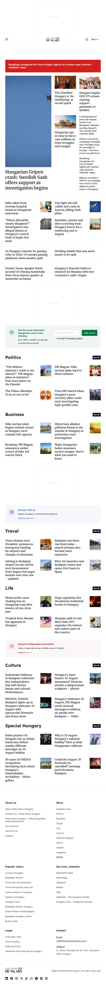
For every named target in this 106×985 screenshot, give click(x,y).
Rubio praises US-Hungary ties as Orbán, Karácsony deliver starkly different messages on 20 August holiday (20, 744)
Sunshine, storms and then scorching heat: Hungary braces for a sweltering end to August (69, 227)
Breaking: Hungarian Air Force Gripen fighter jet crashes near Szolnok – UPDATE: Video (89, 165)
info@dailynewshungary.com (71, 940)
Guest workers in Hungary (18, 892)
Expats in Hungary (14, 897)
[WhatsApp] (31, 978)
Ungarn (60, 847)
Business (60, 818)
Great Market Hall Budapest (20, 911)
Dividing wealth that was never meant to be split (75, 253)
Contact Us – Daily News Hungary (22, 813)
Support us (23, 652)
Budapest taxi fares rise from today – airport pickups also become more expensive (67, 547)
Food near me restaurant (18, 882)
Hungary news (63, 809)
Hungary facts (12, 901)
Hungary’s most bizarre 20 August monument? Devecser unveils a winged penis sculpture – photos (69, 681)
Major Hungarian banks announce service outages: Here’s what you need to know (69, 451)
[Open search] (87, 39)
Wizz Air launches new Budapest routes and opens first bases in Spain (69, 566)
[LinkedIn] (6, 978)
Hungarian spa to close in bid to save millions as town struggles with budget (65, 139)
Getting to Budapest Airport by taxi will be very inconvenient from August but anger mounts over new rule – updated (20, 570)
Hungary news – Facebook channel (74, 901)
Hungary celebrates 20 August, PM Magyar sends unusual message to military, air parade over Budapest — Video (69, 707)
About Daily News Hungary (19, 809)
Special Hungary (64, 838)
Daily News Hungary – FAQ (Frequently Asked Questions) (25, 820)
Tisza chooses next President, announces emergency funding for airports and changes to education (19, 547)
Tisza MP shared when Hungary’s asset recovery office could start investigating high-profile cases (69, 397)
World (59, 842)
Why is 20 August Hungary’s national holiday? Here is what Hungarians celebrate (68, 740)
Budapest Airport (14, 877)
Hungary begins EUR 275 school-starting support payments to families (89, 101)
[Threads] (46, 978)
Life (58, 828)
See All (97, 357)
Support (9, 835)
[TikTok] (26, 978)
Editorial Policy (13, 946)
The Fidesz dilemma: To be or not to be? (18, 392)
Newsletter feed (64, 872)
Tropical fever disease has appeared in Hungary (19, 622)
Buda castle (11, 921)
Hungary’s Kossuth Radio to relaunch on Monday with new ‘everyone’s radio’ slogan (74, 272)
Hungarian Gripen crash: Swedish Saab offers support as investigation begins (26, 180)
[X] (21, 978)
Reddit (59, 887)
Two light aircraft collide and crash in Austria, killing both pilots (68, 208)
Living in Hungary (14, 872)
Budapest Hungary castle (18, 916)
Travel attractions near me (19, 887)
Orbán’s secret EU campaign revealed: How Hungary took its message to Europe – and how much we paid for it (89, 146)
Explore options (25, 518)
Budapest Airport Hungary (19, 906)
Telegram (61, 882)
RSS (58, 892)
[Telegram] (36, 978)
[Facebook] (11, 978)
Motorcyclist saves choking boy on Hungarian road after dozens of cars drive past (18, 604)
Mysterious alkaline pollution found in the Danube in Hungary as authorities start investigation (69, 431)
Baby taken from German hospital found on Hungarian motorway (18, 208)
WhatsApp (61, 877)
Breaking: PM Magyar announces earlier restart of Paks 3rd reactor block (19, 450)
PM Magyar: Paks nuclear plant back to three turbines (68, 370)
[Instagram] (16, 978)
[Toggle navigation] (7, 39)
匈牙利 (59, 857)
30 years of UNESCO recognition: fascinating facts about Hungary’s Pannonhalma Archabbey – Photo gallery (20, 770)
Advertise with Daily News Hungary (23, 951)
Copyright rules (13, 936)
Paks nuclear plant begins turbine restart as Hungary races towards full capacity (19, 429)
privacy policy (75, 338)
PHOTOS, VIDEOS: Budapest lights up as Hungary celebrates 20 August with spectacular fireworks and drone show (20, 707)
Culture (60, 833)
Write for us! (11, 831)
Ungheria (61, 852)
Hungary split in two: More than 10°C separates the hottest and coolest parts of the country (68, 625)
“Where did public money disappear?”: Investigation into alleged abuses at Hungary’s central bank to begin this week (18, 231)
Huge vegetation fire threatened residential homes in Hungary (69, 601)
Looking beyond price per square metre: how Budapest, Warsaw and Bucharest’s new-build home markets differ (89, 125)
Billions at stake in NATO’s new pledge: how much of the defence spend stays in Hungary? (89, 183)
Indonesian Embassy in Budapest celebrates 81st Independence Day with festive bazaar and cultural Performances (19, 683)
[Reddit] (41, 978)
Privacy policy (12, 941)
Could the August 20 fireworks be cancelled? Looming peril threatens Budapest (68, 766)
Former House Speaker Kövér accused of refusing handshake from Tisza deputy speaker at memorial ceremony (25, 273)
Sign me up (89, 333)
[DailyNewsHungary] (53, 39)
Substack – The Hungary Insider (72, 897)
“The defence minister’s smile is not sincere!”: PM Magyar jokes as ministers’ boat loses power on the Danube (19, 375)
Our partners (11, 826)
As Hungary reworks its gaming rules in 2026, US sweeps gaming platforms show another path (26, 255)
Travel (59, 823)
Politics (60, 813)
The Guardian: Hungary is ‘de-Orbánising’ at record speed (65, 98)
